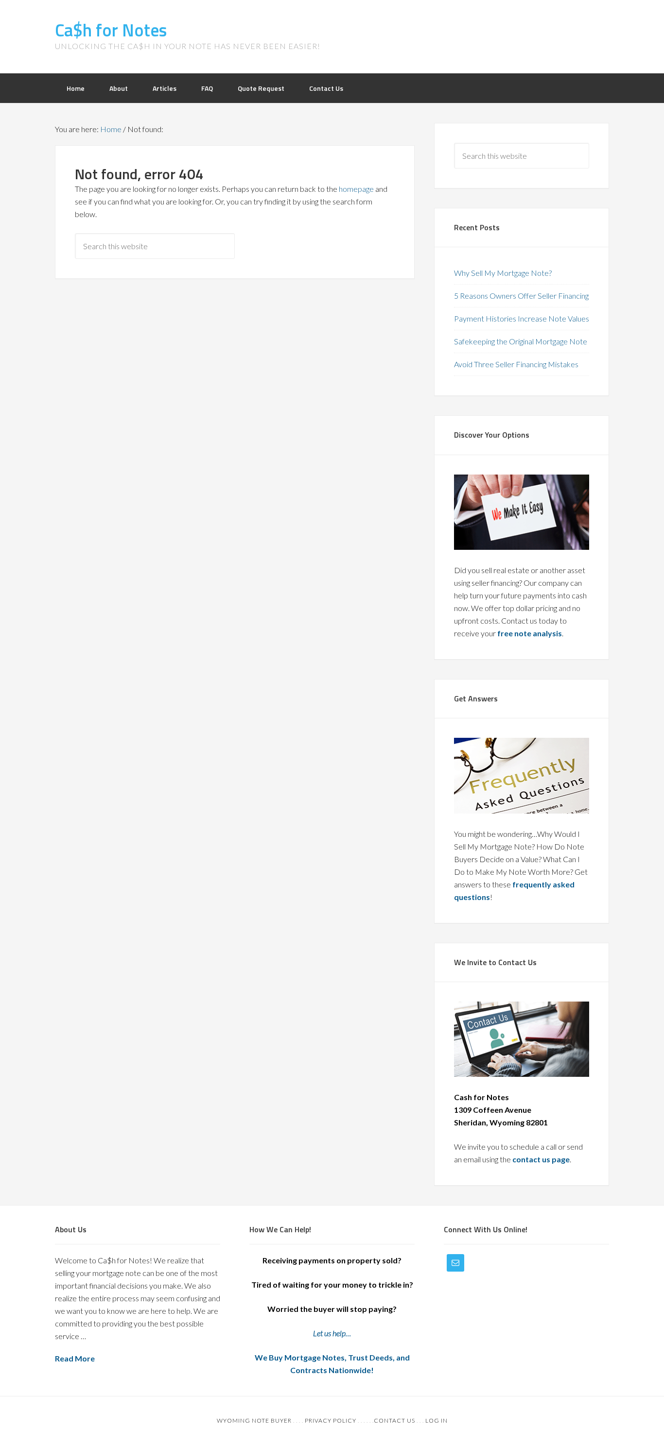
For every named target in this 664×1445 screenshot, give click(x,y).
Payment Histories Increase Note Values (521, 318)
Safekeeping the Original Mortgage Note (520, 341)
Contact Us (394, 1420)
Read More (75, 1358)
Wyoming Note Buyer (254, 1420)
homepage (356, 188)
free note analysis (529, 633)
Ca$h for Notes (111, 30)
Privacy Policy (330, 1420)
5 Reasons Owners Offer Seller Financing (521, 295)
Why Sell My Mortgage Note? (503, 272)
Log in (436, 1420)
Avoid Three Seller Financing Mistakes (516, 364)
